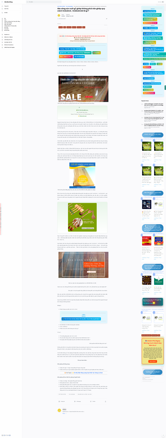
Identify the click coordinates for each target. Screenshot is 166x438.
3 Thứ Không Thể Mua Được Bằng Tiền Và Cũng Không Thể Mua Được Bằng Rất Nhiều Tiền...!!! (152, 372)
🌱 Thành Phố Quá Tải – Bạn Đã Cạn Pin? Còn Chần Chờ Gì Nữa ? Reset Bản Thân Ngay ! (146, 180)
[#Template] (146, 106)
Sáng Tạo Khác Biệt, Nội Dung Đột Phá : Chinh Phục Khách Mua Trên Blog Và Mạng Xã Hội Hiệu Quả (152, 267)
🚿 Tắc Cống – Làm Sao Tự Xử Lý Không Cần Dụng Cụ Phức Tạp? (146, 288)
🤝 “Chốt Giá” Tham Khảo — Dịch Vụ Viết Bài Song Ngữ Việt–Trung (152, 34)
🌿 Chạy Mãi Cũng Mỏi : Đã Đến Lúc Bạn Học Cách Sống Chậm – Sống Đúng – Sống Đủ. (158, 180)
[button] (27, 2)
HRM (64, 27)
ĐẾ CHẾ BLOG (147, 86)
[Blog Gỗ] (145, 120)
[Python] (145, 113)
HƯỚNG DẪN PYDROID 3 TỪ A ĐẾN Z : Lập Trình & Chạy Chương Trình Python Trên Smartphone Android (154, 111)
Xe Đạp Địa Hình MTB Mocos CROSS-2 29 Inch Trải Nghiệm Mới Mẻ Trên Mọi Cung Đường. (154, 124)
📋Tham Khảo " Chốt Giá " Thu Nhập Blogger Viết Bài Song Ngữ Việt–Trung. (153, 38)
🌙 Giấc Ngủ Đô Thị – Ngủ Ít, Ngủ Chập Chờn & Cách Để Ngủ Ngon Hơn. (158, 155)
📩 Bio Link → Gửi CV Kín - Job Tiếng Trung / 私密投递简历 (75, 52)
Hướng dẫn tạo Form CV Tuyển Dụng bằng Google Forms (146, 326)
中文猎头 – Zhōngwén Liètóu (150, 28)
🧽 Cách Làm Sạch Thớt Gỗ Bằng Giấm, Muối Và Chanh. (158, 288)
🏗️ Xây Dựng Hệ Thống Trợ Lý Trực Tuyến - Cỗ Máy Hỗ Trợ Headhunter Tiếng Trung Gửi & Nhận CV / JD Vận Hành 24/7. (158, 251)
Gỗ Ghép (153, 64)
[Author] (63, 16)
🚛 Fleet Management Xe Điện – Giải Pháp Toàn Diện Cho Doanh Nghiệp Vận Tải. (158, 213)
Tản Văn (60, 27)
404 (159, 335)
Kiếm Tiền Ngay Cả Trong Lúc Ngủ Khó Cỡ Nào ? (152, 193)
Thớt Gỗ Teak (147, 67)
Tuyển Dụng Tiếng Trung (149, 11)
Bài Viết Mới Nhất (79, 56)
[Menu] (2, 2)
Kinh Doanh (154, 335)
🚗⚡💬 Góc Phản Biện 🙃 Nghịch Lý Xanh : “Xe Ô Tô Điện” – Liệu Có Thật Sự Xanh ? (146, 213)
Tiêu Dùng (79, 27)
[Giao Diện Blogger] (151, 106)
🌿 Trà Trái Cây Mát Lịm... (82, 110)
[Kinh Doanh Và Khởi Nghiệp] (152, 120)
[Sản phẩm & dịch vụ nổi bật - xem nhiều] (85, 394)
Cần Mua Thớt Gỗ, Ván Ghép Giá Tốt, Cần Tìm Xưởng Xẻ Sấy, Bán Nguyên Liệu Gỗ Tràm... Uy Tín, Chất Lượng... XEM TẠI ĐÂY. (154, 118)
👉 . (87, 373)
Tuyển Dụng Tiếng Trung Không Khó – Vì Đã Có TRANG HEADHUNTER (152, 15)
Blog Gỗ (74, 27)
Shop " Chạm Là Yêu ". (66, 56)
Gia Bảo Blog (8, 2)
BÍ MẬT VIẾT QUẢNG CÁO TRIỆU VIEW (153, 135)
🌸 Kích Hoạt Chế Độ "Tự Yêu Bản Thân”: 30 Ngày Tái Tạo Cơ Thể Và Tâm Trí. (146, 155)
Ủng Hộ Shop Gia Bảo (149, 93)
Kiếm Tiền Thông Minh (146, 335)
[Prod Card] (146, 127)
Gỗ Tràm (146, 64)
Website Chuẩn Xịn (148, 89)
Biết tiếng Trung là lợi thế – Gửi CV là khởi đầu (150, 19)
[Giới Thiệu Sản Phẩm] (62, 394)
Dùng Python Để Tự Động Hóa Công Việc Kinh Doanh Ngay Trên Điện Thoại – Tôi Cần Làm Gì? (146, 251)
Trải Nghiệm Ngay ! (148, 303)
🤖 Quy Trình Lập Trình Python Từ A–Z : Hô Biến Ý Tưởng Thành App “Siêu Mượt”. (154, 73)
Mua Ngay (153, 361)
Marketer (69, 27)
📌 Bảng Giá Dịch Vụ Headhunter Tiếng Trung (149, 42)
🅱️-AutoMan (96, 52)
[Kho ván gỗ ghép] (72, 394)
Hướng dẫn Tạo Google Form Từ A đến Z (158, 325)
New (84, 27)
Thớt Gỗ (159, 64)
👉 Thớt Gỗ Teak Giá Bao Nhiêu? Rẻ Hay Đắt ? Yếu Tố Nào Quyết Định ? (81, 318)
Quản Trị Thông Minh (149, 78)
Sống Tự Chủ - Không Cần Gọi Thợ (152, 83)
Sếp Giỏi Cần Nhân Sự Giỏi (150, 22)
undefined (144, 160)
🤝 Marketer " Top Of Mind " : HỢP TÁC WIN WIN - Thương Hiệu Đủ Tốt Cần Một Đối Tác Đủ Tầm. (153, 49)
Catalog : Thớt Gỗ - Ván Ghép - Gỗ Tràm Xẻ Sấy (72, 49)
